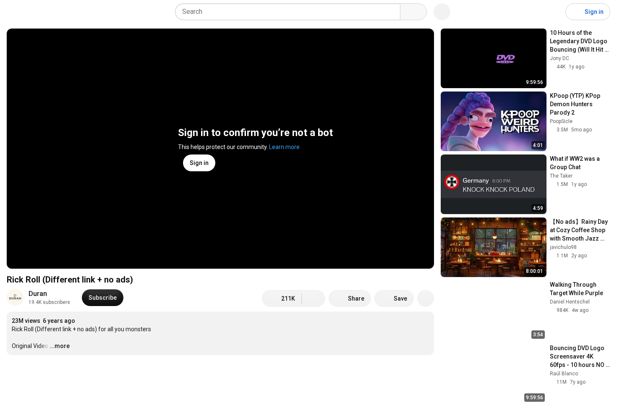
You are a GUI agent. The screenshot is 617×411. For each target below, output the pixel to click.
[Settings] (554, 12)
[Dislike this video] (313, 298)
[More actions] (425, 298)
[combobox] (290, 12)
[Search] (413, 11)
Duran (38, 294)
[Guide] (15, 12)
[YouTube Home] (49, 12)
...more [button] (60, 346)
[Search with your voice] (442, 11)
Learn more (284, 147)
